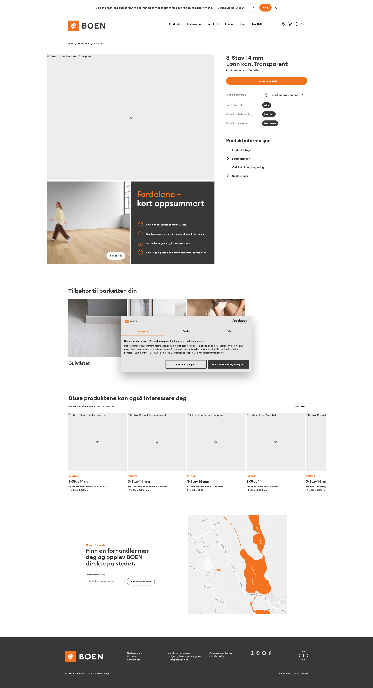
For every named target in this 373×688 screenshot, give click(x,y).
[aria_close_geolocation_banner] (275, 7)
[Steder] (283, 24)
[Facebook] (271, 654)
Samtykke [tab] (143, 331)
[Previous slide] (297, 406)
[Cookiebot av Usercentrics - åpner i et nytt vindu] (236, 321)
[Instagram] (253, 654)
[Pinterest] (259, 654)
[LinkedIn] (265, 654)
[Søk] (303, 24)
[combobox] (236, 7)
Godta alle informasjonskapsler (228, 364)
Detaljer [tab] (187, 331)
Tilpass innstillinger (184, 364)
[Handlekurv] (290, 24)
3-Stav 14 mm (79, 481)
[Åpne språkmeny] (296, 24)
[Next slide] (303, 406)
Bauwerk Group (101, 673)
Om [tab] (230, 331)
